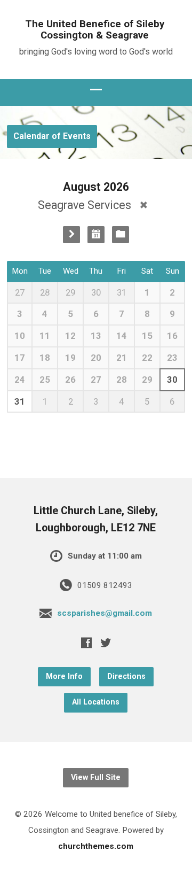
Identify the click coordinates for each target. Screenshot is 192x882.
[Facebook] (86, 642)
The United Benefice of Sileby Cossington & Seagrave (94, 29)
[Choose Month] (96, 234)
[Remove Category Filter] (143, 205)
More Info (64, 676)
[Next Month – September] (71, 234)
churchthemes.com (95, 846)
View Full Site (96, 777)
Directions (126, 676)
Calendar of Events (52, 136)
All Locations (95, 702)
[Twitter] (105, 642)
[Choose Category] (120, 234)
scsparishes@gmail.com (104, 613)
